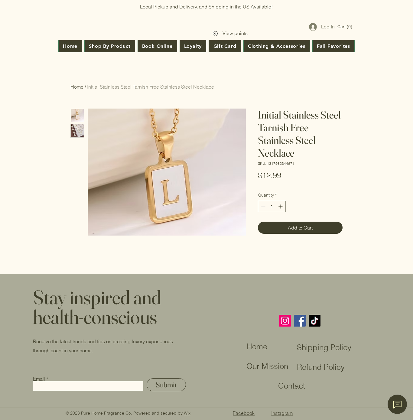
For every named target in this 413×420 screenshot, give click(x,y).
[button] (345, 26)
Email (39, 378)
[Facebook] (300, 321)
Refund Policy (321, 367)
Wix (187, 413)
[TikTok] (314, 321)
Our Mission (267, 366)
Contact (275, 386)
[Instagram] (285, 321)
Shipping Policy (324, 347)
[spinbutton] (271, 206)
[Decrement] (262, 206)
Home (76, 87)
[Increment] (281, 206)
